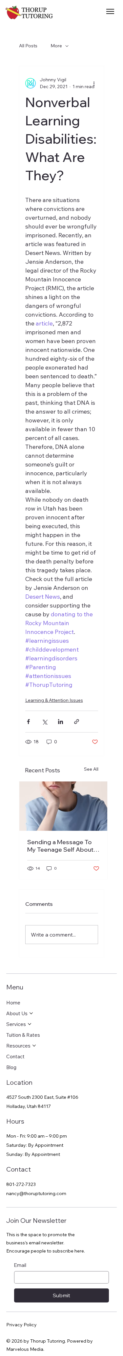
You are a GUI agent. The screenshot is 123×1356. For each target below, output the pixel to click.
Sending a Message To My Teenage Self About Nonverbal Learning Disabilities (60, 845)
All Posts (28, 46)
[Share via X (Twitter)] (44, 721)
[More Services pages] (29, 1024)
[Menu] (110, 11)
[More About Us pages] (31, 1013)
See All (91, 769)
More (56, 46)
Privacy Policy (21, 1325)
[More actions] (94, 83)
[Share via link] (76, 721)
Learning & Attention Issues (54, 700)
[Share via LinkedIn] (60, 721)
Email (20, 1265)
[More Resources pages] (34, 1045)
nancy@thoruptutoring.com (36, 1193)
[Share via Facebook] (28, 721)
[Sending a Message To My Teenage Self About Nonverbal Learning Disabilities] (63, 806)
